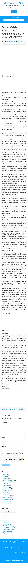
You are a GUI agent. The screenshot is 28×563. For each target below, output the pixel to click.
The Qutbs (5, 501)
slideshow (5, 492)
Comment (4, 422)
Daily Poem (6, 485)
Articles (5, 474)
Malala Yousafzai (20, 408)
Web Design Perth (7, 524)
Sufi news (10, 408)
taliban (9, 409)
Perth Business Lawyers (9, 526)
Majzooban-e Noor (14, 3)
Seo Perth (5, 520)
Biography (5, 476)
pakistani (4, 409)
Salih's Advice (6, 490)
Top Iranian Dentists (8, 531)
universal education (19, 409)
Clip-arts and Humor (8, 480)
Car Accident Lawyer (8, 529)
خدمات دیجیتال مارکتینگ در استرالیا (14, 547)
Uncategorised (6, 502)
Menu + (14, 12)
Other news (6, 487)
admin (18, 41)
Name (3, 437)
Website (4, 446)
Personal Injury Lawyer (9, 527)
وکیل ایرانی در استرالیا (19, 541)
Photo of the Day (9, 481)
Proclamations (6, 488)
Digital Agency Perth (8, 522)
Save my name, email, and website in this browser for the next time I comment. (12, 454)
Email (3, 442)
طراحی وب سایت (20, 552)
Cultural (5, 483)
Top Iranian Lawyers (8, 533)
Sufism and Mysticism (8, 499)
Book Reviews (6, 478)
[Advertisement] (14, 60)
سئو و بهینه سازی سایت (9, 552)
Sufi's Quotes (6, 497)
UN (12, 409)
